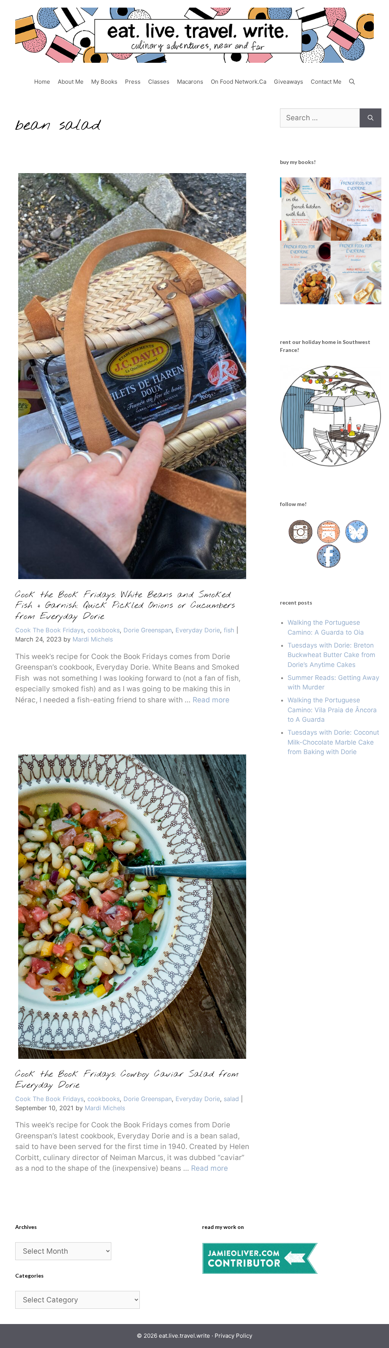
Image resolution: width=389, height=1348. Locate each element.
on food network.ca (238, 81)
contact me (326, 81)
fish (229, 630)
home (42, 81)
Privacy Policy (233, 1335)
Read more (211, 699)
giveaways (288, 81)
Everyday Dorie (198, 630)
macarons (190, 81)
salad (231, 1099)
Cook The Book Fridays (49, 630)
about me (71, 81)
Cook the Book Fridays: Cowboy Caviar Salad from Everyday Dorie (127, 1080)
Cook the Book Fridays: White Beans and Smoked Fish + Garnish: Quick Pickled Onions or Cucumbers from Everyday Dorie (125, 606)
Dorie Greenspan (147, 630)
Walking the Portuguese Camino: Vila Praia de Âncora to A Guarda (332, 709)
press (133, 81)
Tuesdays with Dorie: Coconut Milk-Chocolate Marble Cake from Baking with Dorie (333, 742)
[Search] (370, 118)
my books (104, 81)
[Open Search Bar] (352, 81)
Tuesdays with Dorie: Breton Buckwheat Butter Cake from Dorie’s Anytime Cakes (331, 654)
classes (158, 81)
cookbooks (103, 630)
